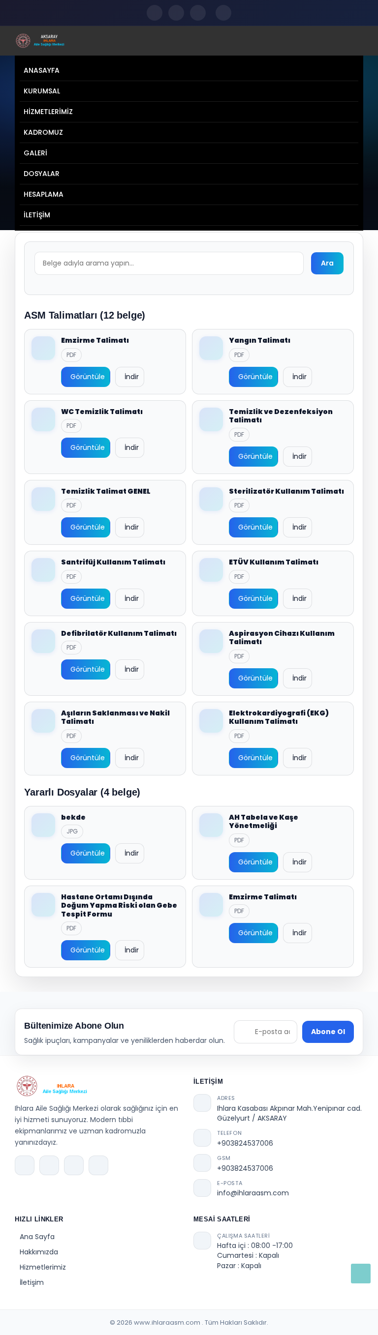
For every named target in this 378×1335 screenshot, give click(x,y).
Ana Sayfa (37, 1237)
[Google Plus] (98, 1165)
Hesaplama (43, 194)
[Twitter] (176, 13)
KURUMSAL (42, 91)
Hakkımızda (39, 1252)
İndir (132, 377)
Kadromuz (43, 132)
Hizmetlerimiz (43, 1267)
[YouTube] (198, 13)
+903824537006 (245, 1143)
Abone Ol (328, 1032)
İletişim (32, 1282)
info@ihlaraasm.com (253, 1193)
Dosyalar (42, 173)
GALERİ (35, 153)
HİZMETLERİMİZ (48, 112)
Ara (327, 263)
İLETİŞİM (37, 215)
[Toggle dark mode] (223, 13)
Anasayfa (42, 70)
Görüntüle (87, 377)
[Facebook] (154, 13)
